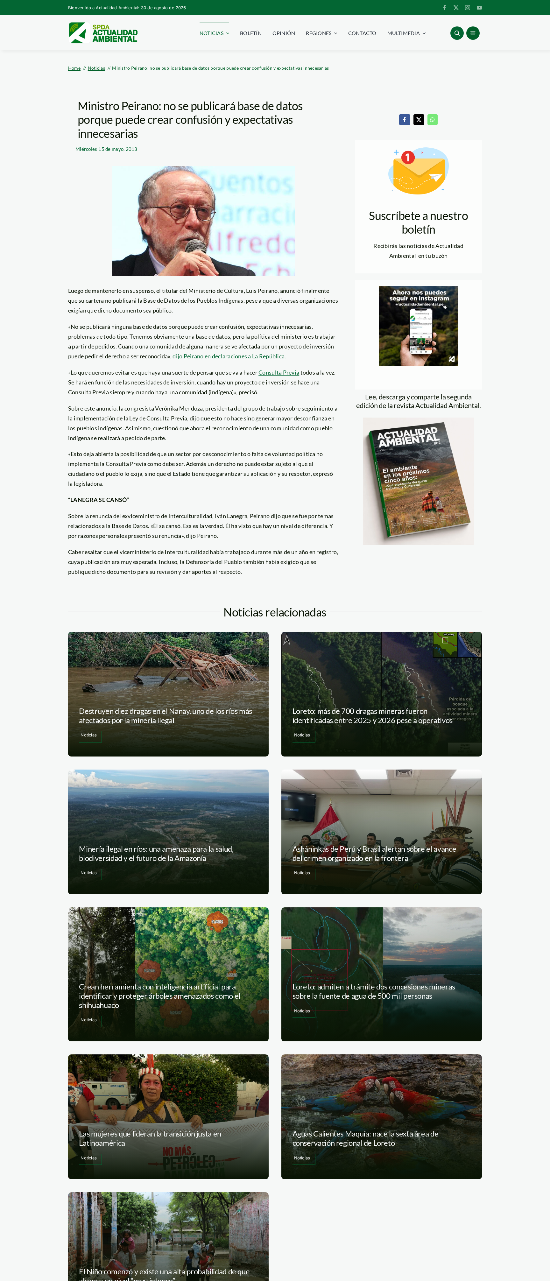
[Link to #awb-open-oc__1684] (473, 33)
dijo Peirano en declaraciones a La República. (229, 356)
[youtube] (479, 7)
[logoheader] (103, 24)
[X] (419, 120)
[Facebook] (405, 120)
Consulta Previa (278, 372)
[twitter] (456, 7)
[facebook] (444, 7)
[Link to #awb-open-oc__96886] (457, 33)
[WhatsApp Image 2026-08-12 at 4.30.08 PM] (418, 420)
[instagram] (467, 7)
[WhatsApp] (432, 120)
